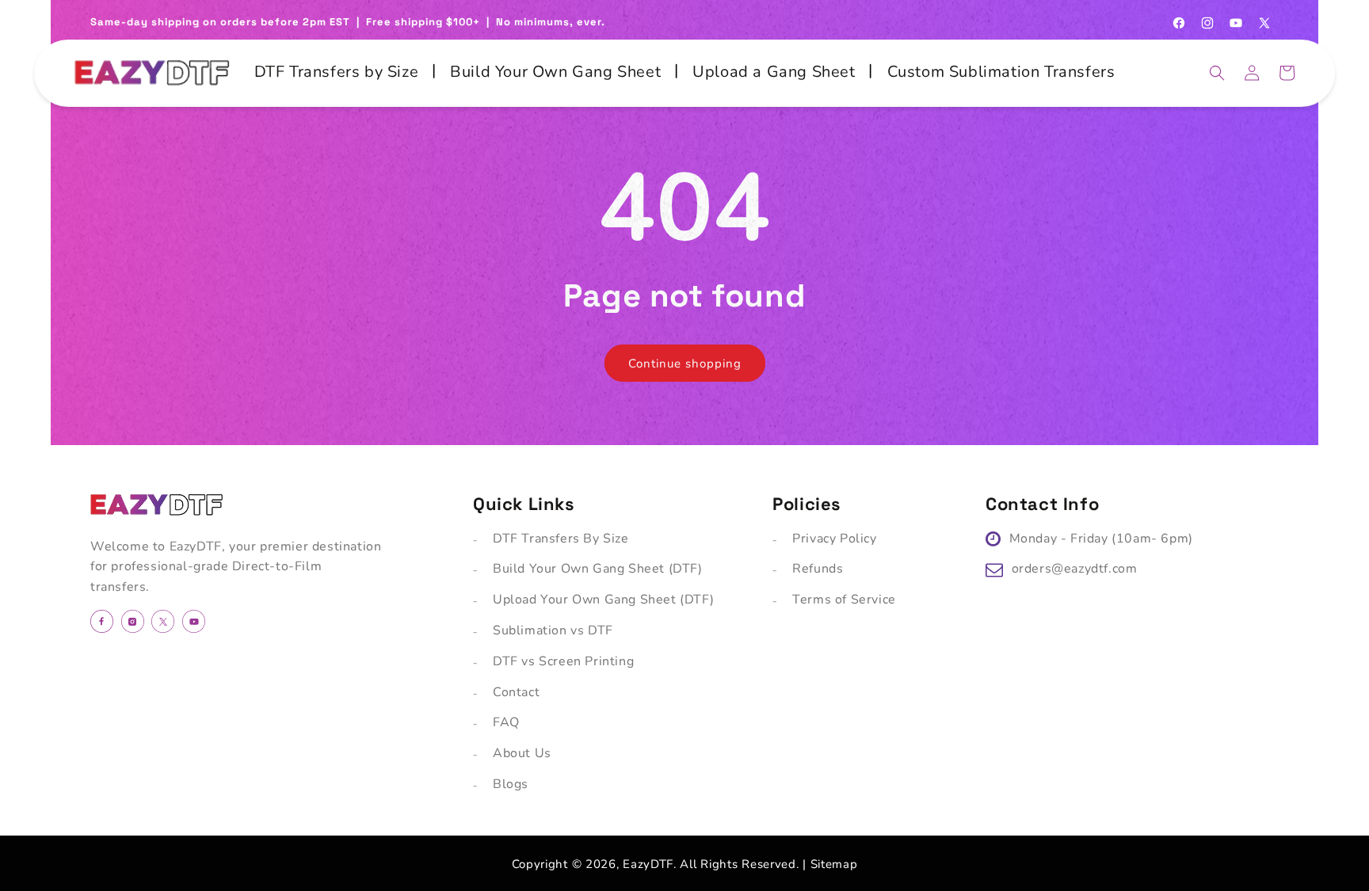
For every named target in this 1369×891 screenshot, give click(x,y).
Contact (516, 692)
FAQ (506, 722)
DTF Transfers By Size (561, 538)
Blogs (510, 784)
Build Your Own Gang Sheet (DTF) (598, 568)
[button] (1216, 72)
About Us (522, 753)
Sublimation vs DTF (553, 630)
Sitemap (834, 864)
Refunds (817, 568)
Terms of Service (844, 599)
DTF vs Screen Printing (563, 661)
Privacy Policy (834, 538)
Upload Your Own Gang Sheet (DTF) (603, 599)
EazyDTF (648, 864)
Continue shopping (685, 363)
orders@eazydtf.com (1075, 568)
